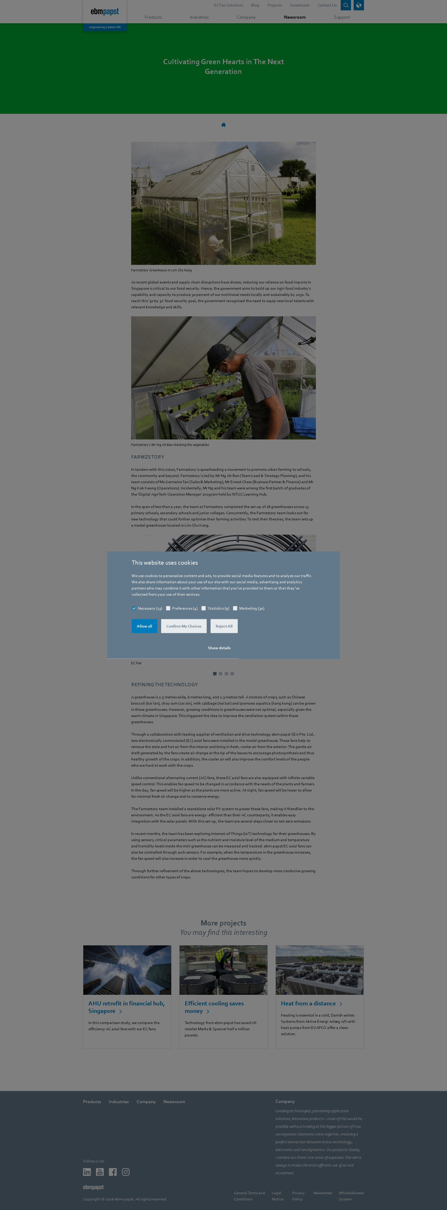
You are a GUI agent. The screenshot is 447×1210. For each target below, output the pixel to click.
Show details (219, 648)
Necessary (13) (150, 608)
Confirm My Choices (184, 626)
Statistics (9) (218, 608)
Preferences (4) (185, 608)
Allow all (144, 626)
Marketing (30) (251, 608)
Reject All (224, 626)
